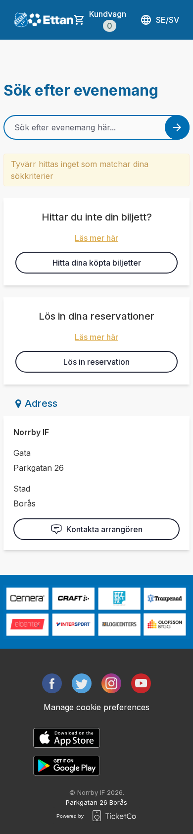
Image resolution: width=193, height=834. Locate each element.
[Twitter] (82, 683)
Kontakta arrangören (104, 529)
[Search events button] (177, 127)
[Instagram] (111, 683)
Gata (22, 453)
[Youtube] (141, 683)
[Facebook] (52, 683)
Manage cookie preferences (96, 707)
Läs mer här (96, 238)
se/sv (167, 20)
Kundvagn (107, 20)
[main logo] (21, 20)
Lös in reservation (96, 362)
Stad (21, 489)
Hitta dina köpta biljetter (96, 263)
